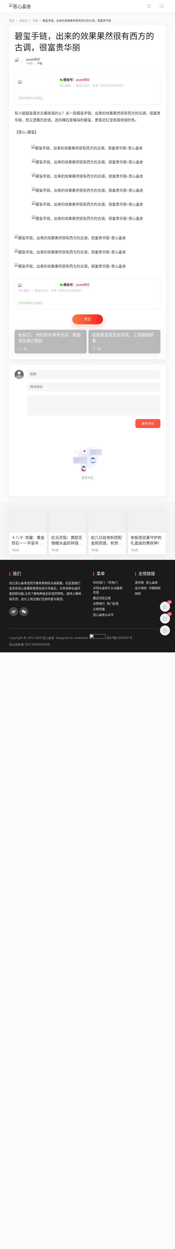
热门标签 (113, 603)
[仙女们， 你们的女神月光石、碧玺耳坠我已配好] (51, 341)
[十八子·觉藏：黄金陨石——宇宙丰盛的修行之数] (28, 520)
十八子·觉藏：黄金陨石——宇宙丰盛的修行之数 (28, 540)
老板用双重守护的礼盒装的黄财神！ (146, 540)
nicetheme (81, 638)
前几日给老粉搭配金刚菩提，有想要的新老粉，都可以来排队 (106, 540)
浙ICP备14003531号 (119, 638)
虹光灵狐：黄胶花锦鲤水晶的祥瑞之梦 (66, 540)
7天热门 (112, 582)
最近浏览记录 (102, 598)
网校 (138, 593)
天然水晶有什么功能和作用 (108, 590)
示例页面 (99, 609)
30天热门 (99, 582)
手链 (39, 63)
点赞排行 (99, 603)
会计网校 (141, 588)
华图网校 (155, 588)
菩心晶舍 (152, 582)
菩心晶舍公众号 (103, 615)
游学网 (139, 582)
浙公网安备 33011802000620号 (29, 644)
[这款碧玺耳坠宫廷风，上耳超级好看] (124, 341)
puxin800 (33, 59)
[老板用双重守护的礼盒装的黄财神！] (147, 520)
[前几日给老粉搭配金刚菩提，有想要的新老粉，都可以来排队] (107, 520)
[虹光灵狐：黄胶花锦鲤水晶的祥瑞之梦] (67, 520)
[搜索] (148, 6)
